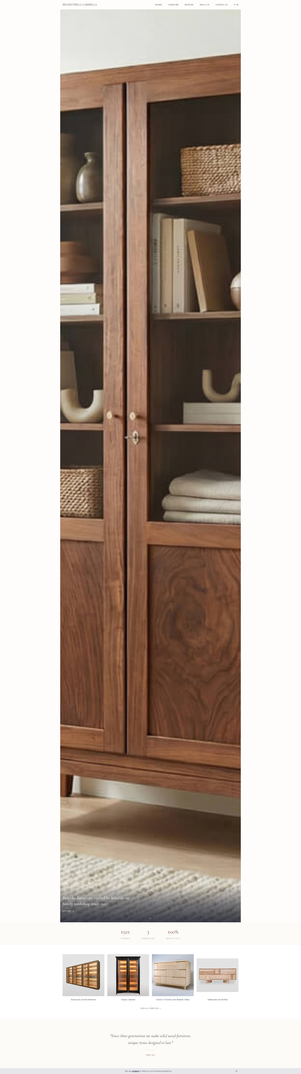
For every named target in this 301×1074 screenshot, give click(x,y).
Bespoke (189, 5)
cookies (135, 1071)
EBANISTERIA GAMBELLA (80, 4)
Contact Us (222, 5)
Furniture (173, 5)
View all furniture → (150, 1008)
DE (237, 5)
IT (234, 5)
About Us (204, 5)
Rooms (158, 5)
